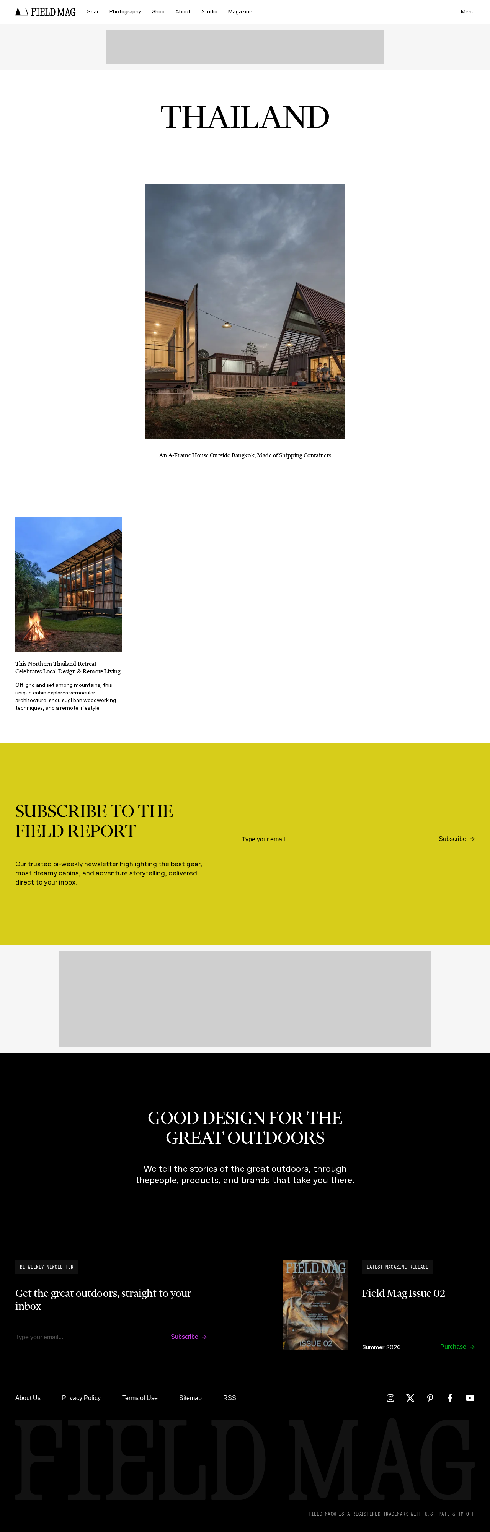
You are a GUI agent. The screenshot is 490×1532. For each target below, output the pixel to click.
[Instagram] (390, 1398)
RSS (229, 1398)
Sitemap (190, 1398)
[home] (45, 12)
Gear (93, 11)
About (183, 11)
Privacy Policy (81, 1398)
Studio (209, 11)
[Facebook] (450, 1398)
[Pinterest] (430, 1398)
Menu (468, 11)
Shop (158, 11)
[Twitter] (410, 1398)
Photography (125, 11)
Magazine (240, 11)
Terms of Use (140, 1398)
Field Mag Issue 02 (403, 1292)
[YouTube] (470, 1398)
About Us (28, 1398)
